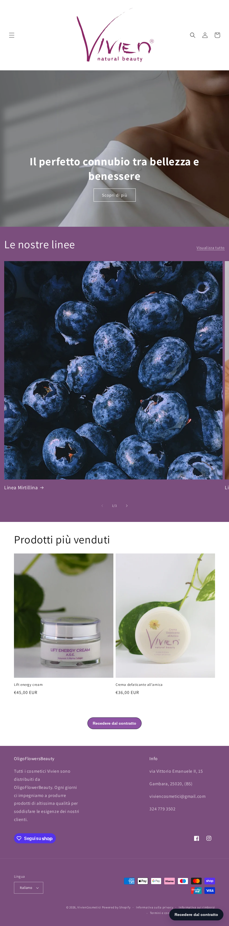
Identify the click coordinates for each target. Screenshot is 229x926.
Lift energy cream (28, 684)
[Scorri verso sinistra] (102, 506)
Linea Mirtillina (21, 487)
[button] (12, 35)
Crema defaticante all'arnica (139, 684)
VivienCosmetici (89, 907)
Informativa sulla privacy (154, 907)
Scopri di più (114, 195)
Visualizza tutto (211, 247)
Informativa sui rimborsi (197, 907)
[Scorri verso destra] (127, 506)
